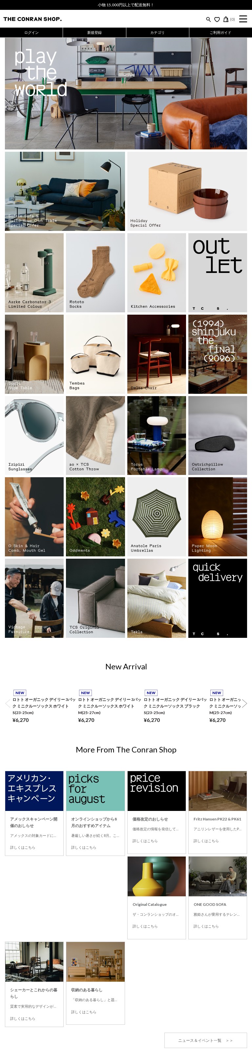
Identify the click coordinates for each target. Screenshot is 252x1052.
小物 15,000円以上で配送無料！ (126, 4)
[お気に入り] (217, 19)
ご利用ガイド (220, 32)
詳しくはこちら (22, 847)
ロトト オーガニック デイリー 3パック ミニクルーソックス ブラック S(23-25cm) (175, 706)
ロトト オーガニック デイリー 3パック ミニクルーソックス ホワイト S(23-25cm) (44, 706)
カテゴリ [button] (157, 32)
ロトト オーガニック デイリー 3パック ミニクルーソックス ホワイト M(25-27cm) (109, 706)
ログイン (31, 32)
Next (238, 92)
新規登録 (94, 32)
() (232, 19)
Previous (13, 92)
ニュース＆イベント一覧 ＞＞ (205, 1040)
